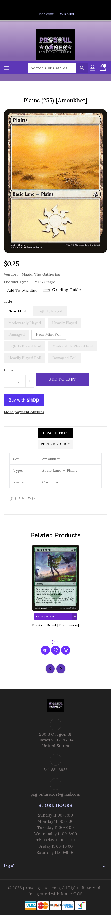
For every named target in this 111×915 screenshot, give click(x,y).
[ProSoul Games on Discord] (70, 6)
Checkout (45, 14)
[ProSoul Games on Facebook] (41, 6)
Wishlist (67, 14)
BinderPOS (72, 893)
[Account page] (93, 68)
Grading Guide (66, 289)
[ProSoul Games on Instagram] (60, 6)
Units (8, 370)
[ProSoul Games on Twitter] (50, 6)
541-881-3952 (55, 769)
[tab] (55, 433)
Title (8, 301)
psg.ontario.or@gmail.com (55, 794)
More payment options (24, 412)
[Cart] (103, 68)
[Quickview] (45, 650)
